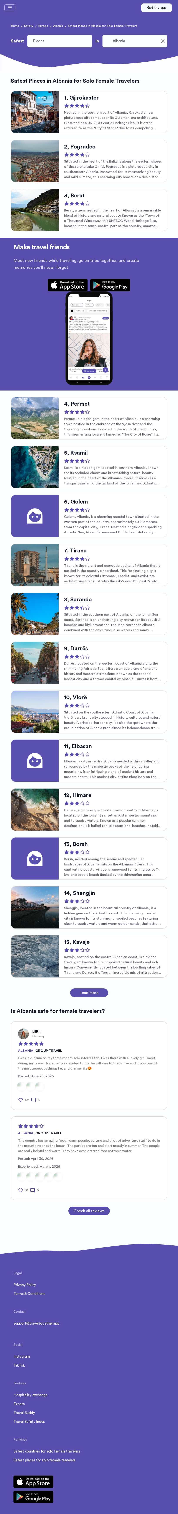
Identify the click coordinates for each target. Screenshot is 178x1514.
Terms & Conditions (29, 1294)
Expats (19, 1404)
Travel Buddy (24, 1413)
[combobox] (134, 41)
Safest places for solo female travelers (44, 1460)
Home (15, 25)
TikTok (19, 1365)
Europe (43, 25)
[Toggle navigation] (9, 7)
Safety (28, 25)
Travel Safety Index (29, 1422)
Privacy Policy (24, 1285)
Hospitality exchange (30, 1395)
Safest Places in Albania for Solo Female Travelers (102, 25)
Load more (89, 993)
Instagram (21, 1356)
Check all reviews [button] (89, 1211)
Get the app (156, 7)
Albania (58, 25)
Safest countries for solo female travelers (46, 1451)
